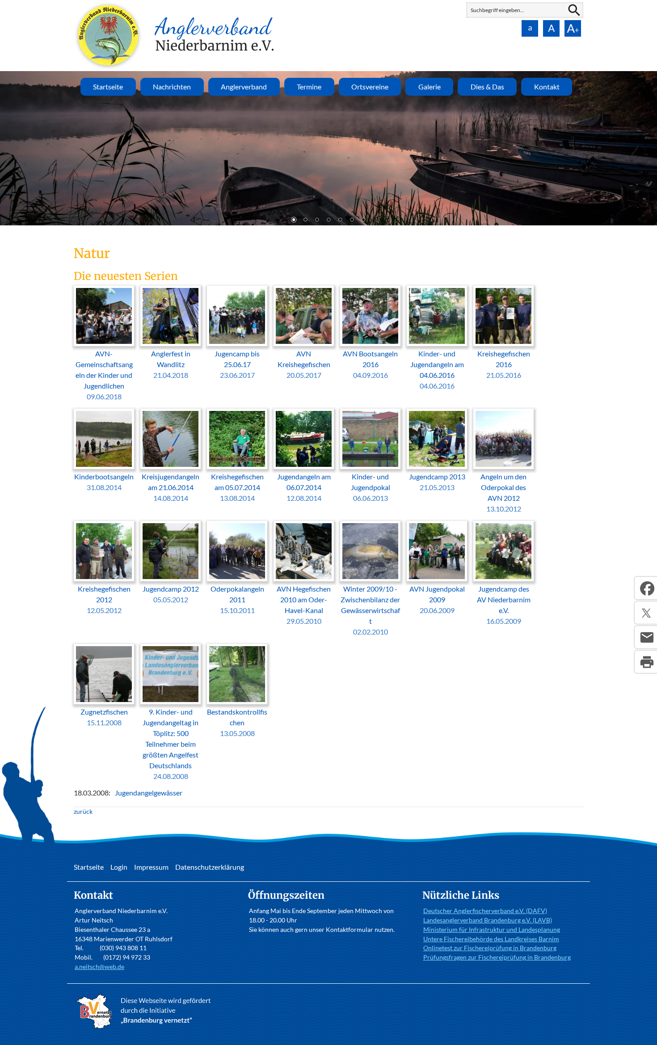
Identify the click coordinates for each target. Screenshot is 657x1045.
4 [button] (328, 220)
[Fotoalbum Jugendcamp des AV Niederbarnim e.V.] (503, 551)
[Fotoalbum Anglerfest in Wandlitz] (170, 316)
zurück (83, 811)
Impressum (151, 867)
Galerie (429, 86)
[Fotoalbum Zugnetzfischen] (104, 674)
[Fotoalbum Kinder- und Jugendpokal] (370, 439)
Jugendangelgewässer (148, 792)
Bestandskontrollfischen (237, 722)
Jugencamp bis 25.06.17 (237, 364)
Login (118, 867)
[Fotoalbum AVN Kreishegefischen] (304, 316)
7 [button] (363, 220)
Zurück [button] (13, 147)
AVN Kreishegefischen (304, 364)
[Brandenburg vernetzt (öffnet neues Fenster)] (145, 1028)
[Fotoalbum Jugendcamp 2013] (437, 439)
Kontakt (547, 86)
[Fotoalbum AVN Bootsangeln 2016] (370, 316)
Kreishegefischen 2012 (104, 599)
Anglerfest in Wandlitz (170, 364)
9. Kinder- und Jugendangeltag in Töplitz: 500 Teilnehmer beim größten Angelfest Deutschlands (170, 743)
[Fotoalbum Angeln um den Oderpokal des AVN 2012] (503, 439)
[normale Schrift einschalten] (529, 28)
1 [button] (294, 220)
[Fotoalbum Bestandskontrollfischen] (237, 674)
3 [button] (317, 220)
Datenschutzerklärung (209, 867)
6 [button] (352, 220)
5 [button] (340, 220)
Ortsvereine (369, 86)
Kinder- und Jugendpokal (370, 487)
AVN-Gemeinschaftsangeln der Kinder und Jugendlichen (104, 375)
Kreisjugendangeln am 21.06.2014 (170, 487)
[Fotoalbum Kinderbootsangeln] (104, 439)
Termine (309, 86)
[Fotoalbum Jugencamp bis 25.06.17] (237, 316)
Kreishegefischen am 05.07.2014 (237, 487)
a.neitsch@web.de (99, 966)
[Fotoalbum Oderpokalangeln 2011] (237, 551)
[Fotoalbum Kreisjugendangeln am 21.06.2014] (170, 439)
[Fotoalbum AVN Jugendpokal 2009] (437, 551)
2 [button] (305, 220)
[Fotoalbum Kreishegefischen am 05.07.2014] (237, 439)
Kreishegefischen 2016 (503, 364)
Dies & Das (487, 86)
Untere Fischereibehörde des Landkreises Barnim (491, 939)
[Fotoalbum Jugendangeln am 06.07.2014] (304, 439)
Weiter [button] (643, 147)
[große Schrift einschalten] (551, 28)
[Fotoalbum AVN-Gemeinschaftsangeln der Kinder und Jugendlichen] (104, 316)
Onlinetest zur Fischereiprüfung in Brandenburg (489, 948)
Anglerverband (244, 86)
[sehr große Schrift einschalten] (572, 28)
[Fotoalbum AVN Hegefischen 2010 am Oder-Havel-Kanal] (304, 551)
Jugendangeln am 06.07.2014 (304, 487)
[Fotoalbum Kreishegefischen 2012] (104, 551)
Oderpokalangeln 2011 (237, 599)
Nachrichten (172, 86)
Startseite (108, 86)
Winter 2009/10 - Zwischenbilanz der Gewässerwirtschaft (370, 610)
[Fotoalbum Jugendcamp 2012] (170, 551)
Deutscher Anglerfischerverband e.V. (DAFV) (485, 910)
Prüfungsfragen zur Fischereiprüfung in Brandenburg (497, 957)
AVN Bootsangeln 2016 (370, 364)
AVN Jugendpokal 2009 (437, 599)
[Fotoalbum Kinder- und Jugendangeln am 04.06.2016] (437, 316)
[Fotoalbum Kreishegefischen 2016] (503, 316)
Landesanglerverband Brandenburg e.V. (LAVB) (487, 920)
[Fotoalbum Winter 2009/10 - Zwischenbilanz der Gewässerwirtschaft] (370, 551)
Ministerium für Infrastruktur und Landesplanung (491, 929)
